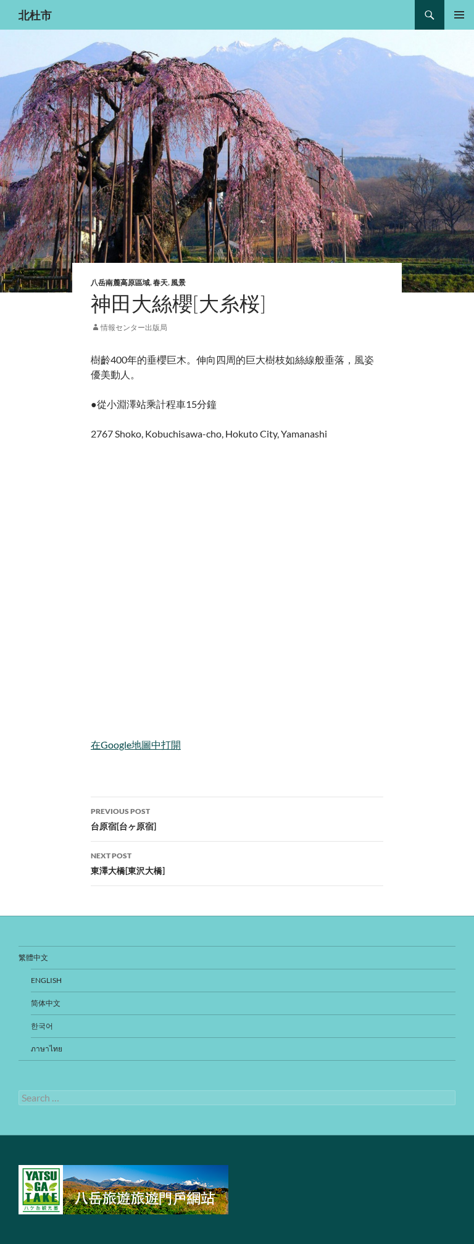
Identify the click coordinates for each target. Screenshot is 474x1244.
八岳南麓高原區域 (120, 282)
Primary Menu (459, 15)
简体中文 (45, 1003)
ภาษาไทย (46, 1048)
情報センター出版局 (134, 327)
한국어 (42, 1025)
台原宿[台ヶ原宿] (123, 819)
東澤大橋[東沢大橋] (128, 863)
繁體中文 (33, 957)
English (46, 980)
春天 (160, 282)
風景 (178, 282)
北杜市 (35, 15)
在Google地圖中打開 (136, 744)
